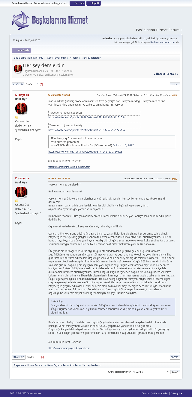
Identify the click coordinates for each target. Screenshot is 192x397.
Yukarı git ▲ (176, 393)
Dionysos (22, 95)
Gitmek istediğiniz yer (119, 371)
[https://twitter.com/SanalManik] (16, 134)
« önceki (159, 74)
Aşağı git (18, 84)
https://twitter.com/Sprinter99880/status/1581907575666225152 (86, 130)
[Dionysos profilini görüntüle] (18, 72)
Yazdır (174, 84)
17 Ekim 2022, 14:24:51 (59, 94)
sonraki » (172, 74)
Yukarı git (18, 357)
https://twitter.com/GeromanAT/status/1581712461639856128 (85, 151)
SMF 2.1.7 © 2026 (18, 393)
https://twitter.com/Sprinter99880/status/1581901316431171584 (86, 117)
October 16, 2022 (123, 145)
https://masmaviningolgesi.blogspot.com (69, 166)
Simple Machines (35, 393)
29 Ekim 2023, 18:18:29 (59, 178)
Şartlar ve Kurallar (159, 393)
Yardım (145, 393)
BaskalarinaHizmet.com (162, 42)
